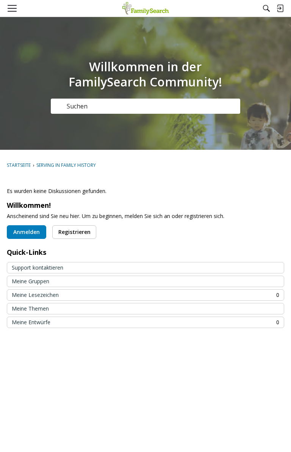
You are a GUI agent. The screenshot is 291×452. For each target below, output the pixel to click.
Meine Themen (30, 308)
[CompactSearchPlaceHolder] (266, 8)
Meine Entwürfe (145, 322)
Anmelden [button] (26, 231)
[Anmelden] (280, 8)
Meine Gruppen (30, 281)
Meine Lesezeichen (145, 294)
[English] (145, 8)
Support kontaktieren (37, 267)
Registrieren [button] (74, 231)
